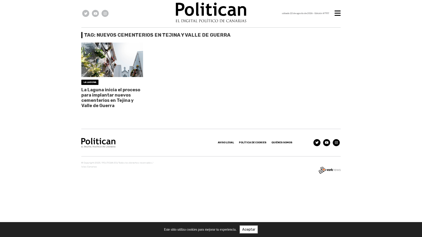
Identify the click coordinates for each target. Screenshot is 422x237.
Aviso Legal (226, 142)
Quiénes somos (281, 142)
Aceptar (248, 229)
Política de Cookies (252, 142)
